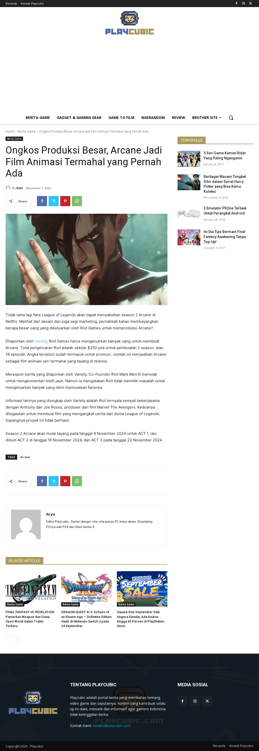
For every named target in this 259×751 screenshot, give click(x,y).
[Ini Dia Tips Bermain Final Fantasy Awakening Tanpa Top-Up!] (189, 237)
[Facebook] (237, 4)
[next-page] (17, 638)
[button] (231, 118)
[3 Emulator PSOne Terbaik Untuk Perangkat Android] (189, 214)
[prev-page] (9, 638)
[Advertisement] (129, 76)
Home (10, 131)
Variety (41, 341)
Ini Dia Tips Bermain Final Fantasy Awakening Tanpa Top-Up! (225, 237)
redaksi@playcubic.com (112, 725)
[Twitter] (250, 4)
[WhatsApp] (77, 201)
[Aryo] (9, 187)
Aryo (19, 188)
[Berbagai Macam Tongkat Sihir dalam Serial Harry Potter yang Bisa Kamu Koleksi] (189, 182)
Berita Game (27, 131)
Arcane (25, 457)
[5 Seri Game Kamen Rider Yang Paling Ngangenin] (189, 159)
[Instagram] (243, 4)
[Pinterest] (65, 201)
